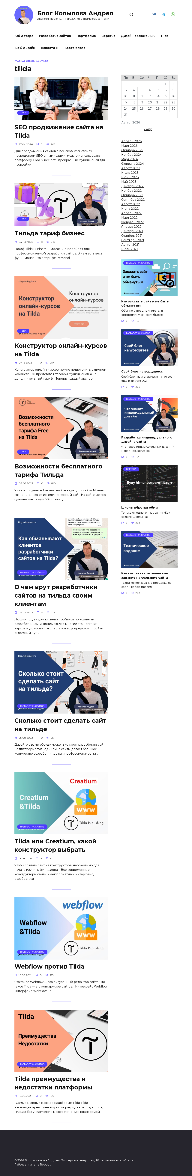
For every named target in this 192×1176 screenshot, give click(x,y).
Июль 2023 (130, 172)
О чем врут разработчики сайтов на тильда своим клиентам (56, 595)
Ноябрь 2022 (131, 190)
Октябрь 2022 (132, 195)
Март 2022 (129, 217)
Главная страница (26, 61)
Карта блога (75, 48)
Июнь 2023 (130, 177)
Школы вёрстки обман (140, 507)
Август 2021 (130, 244)
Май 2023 (128, 181)
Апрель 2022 (131, 213)
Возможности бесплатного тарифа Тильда (58, 470)
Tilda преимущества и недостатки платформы (53, 1083)
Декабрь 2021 (132, 231)
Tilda (164, 36)
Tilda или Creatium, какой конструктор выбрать (55, 845)
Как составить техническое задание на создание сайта (144, 575)
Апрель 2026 (131, 141)
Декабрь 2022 (132, 186)
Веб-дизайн (25, 48)
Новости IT (50, 48)
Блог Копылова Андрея (75, 13)
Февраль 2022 (132, 222)
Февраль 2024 (132, 163)
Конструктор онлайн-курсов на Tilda (60, 350)
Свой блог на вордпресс (142, 371)
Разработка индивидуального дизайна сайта (146, 439)
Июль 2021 (129, 249)
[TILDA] (61, 118)
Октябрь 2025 (132, 150)
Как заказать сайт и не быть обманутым (145, 303)
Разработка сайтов (55, 36)
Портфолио (86, 36)
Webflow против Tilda (49, 966)
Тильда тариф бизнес (49, 233)
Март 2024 (129, 159)
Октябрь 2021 (131, 235)
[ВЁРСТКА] (149, 500)
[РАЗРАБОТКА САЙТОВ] (61, 577)
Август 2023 (130, 168)
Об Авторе (24, 36)
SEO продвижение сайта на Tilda (58, 131)
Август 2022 (130, 204)
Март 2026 (129, 145)
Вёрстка (108, 36)
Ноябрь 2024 (131, 154)
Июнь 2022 (130, 208)
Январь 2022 (131, 226)
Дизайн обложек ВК (138, 36)
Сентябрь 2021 (132, 240)
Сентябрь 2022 (133, 199)
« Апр (148, 129)
